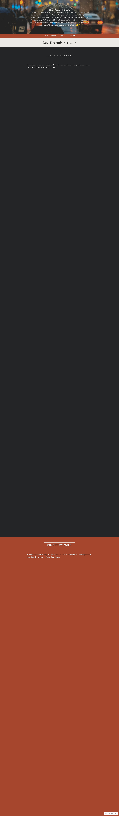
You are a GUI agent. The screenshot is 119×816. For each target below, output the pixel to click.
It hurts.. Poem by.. (59, 55)
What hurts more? (59, 545)
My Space (62, 36)
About (53, 36)
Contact (72, 36)
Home (46, 36)
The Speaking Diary (59, 9)
